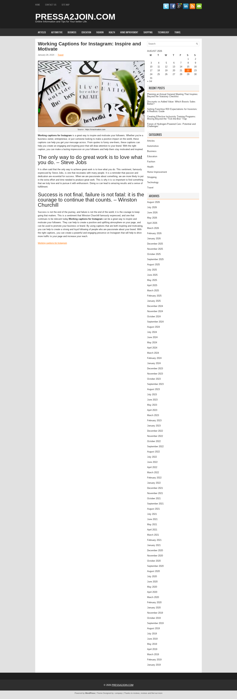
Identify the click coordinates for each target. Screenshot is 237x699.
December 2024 (155, 306)
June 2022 (152, 462)
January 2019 (154, 664)
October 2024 (154, 316)
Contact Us (50, 4)
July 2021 (152, 514)
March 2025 (153, 290)
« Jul (149, 81)
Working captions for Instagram (52, 243)
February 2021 (154, 540)
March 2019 (153, 654)
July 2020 (152, 576)
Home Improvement (129, 32)
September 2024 (155, 321)
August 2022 (153, 451)
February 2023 (154, 420)
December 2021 (155, 488)
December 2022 (155, 431)
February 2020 (154, 602)
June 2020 (152, 581)
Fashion (100, 32)
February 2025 (154, 295)
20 (174, 70)
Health (112, 32)
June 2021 (152, 519)
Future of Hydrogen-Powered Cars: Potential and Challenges (171, 125)
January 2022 (154, 483)
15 (188, 66)
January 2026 (154, 238)
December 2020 (155, 550)
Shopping (148, 32)
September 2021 (155, 503)
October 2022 (154, 441)
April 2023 (152, 410)
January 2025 (154, 301)
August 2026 (153, 202)
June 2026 (152, 212)
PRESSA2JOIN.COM (75, 16)
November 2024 (155, 311)
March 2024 (153, 353)
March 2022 (153, 472)
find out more (156, 693)
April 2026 (152, 223)
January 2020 (154, 607)
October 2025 (154, 254)
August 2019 (153, 628)
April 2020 (152, 592)
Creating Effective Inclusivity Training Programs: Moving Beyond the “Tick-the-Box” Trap (171, 117)
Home (37, 4)
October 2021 (154, 498)
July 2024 (152, 332)
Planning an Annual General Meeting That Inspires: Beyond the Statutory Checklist (172, 95)
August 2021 (153, 509)
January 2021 (154, 545)
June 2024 (152, 337)
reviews (136, 693)
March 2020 (153, 597)
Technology (163, 32)
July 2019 (152, 633)
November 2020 (155, 555)
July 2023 (152, 394)
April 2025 (152, 285)
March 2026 (153, 228)
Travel (177, 32)
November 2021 (155, 493)
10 (151, 66)
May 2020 (152, 587)
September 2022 (155, 446)
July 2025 (152, 269)
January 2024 (154, 363)
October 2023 (154, 379)
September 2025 (155, 259)
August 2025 (153, 264)
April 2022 (152, 467)
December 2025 (155, 243)
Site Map (66, 4)
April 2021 (152, 529)
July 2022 (152, 457)
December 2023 (155, 368)
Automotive (56, 32)
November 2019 (155, 612)
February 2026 (154, 233)
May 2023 (152, 405)
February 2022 (154, 477)
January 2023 (154, 425)
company (118, 693)
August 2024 (153, 327)
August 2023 (153, 389)
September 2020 (155, 566)
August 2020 (153, 571)
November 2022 (155, 436)
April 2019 (152, 649)
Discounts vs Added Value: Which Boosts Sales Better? (171, 102)
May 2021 (152, 524)
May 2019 (152, 644)
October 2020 (154, 561)
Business (72, 32)
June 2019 (152, 638)
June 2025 (152, 275)
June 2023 (152, 399)
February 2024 (154, 358)
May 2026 (152, 217)
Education (86, 32)
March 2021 (153, 535)
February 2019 (154, 659)
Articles (42, 32)
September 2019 (155, 623)
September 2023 (155, 384)
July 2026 (152, 207)
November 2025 (155, 249)
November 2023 (155, 373)
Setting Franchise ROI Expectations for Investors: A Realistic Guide (172, 110)
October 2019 (154, 618)
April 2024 (152, 347)
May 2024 (152, 342)
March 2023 (153, 415)
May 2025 (152, 280)
